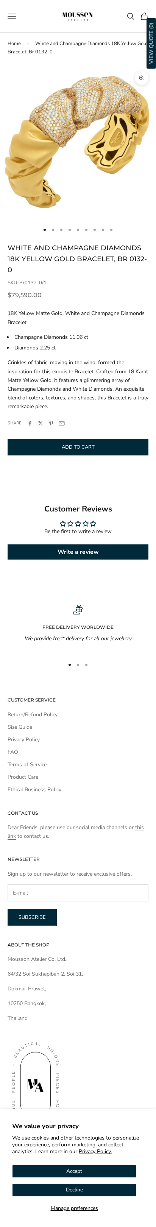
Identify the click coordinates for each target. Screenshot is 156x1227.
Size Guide (20, 727)
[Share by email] (62, 423)
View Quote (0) (151, 43)
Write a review (78, 552)
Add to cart (78, 447)
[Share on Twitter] (40, 423)
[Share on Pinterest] (51, 423)
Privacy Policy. (95, 1151)
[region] (78, 628)
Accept (74, 1171)
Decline (74, 1189)
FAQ (13, 752)
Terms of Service (27, 764)
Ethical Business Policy (34, 789)
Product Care (23, 777)
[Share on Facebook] (30, 423)
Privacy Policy (24, 739)
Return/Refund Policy (33, 714)
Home (14, 43)
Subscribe (32, 917)
